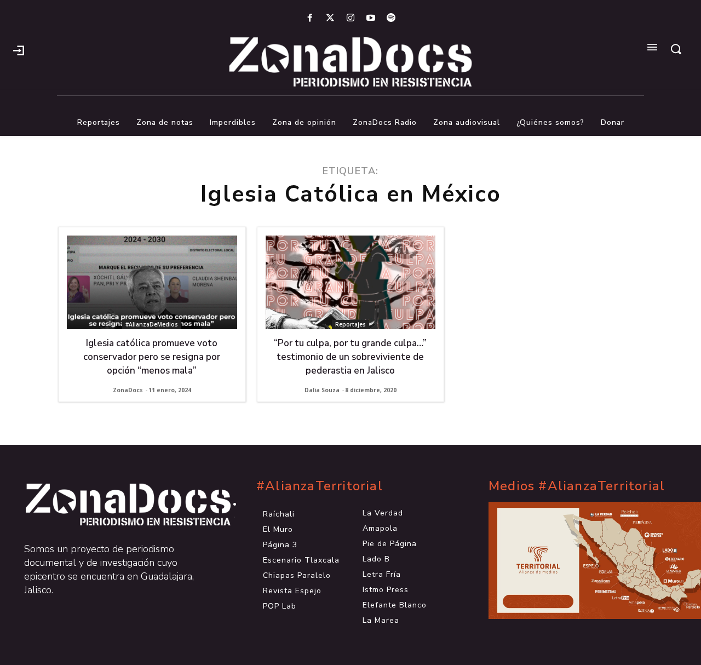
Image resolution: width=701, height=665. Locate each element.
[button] (676, 49)
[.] (18, 49)
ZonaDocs (128, 390)
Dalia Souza (322, 390)
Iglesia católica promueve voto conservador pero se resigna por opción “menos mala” (151, 357)
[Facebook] (309, 18)
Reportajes (350, 324)
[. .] (118, 504)
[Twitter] (330, 18)
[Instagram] (350, 18)
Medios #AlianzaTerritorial (577, 486)
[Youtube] (371, 18)
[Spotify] (391, 18)
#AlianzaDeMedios (151, 324)
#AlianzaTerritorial (319, 486)
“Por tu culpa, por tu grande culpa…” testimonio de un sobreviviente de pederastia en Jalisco (350, 357)
